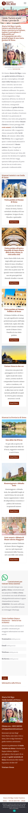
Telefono (10, 652)
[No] (26, 807)
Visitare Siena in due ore (14, 366)
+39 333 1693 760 (14, 801)
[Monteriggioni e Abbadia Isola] (14, 472)
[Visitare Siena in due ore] (14, 355)
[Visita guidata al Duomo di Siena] (14, 188)
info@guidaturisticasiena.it (12, 729)
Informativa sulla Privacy (11, 683)
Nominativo (11, 639)
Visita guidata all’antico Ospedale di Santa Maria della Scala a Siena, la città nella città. (13, 778)
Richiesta (10, 659)
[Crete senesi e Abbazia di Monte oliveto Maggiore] (14, 526)
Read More (14, 222)
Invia (4, 678)
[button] (25, 3)
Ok (14, 810)
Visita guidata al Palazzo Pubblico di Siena (11, 786)
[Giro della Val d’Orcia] (14, 428)
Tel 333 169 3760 (16, 69)
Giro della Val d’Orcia (14, 440)
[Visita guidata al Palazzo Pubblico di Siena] (14, 298)
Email (8, 646)
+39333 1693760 (16, 726)
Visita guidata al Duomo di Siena (12, 771)
